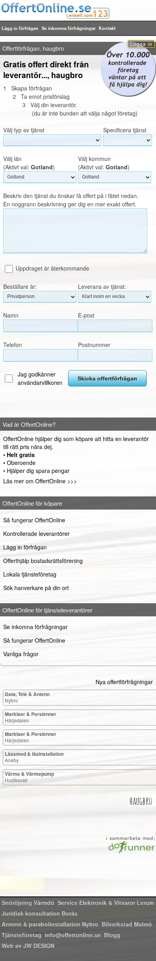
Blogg (112, 935)
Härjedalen (30, 717)
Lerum (106, 902)
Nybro (27, 697)
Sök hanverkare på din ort (36, 588)
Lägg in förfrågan (20, 28)
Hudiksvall (29, 776)
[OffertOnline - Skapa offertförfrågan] (78, 10)
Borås (40, 913)
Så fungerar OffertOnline (34, 520)
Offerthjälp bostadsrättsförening (43, 561)
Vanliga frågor (20, 654)
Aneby (34, 756)
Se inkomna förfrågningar (69, 28)
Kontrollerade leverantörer (36, 533)
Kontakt (107, 28)
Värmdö (28, 902)
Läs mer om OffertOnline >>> (40, 481)
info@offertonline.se (73, 935)
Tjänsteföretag (22, 935)
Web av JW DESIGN (28, 945)
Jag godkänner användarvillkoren (40, 378)
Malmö (127, 924)
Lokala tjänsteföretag (29, 574)
